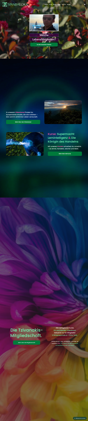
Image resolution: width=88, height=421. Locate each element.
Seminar (64, 4)
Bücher (69, 4)
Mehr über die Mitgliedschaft (26, 342)
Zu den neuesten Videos (44, 44)
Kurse (50, 4)
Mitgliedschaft (57, 4)
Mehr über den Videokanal (23, 122)
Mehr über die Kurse (65, 154)
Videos (46, 4)
